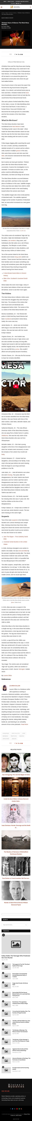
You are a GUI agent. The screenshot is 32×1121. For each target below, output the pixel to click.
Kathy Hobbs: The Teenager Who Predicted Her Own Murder (16, 957)
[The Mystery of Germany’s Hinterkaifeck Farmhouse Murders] (16, 839)
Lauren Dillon (6, 26)
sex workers (12, 240)
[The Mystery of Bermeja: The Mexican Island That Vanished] (6, 1032)
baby (3, 454)
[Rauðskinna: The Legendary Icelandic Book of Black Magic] (6, 1004)
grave (23, 733)
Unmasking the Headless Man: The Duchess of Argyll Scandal (21, 1012)
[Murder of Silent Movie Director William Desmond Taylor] (16, 890)
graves (18, 150)
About (5, 1)
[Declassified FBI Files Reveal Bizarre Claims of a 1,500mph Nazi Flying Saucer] (6, 995)
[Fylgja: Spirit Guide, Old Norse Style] (6, 985)
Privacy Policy (11, 1)
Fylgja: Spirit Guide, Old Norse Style (20, 984)
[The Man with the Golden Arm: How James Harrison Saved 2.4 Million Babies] (6, 1023)
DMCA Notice (19, 1115)
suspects (14, 520)
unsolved (14, 738)
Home (3, 12)
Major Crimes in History (11, 12)
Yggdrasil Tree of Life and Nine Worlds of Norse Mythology (20, 1049)
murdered (8, 319)
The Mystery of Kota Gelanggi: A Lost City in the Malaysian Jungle (20, 1040)
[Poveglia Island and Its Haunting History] (6, 1070)
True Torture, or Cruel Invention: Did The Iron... (16, 878)
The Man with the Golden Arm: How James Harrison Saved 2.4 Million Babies (21, 1022)
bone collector (16, 733)
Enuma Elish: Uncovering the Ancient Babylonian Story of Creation (19, 975)
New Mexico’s (16, 126)
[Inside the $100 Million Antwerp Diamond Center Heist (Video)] (16, 787)
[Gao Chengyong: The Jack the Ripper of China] (16, 762)
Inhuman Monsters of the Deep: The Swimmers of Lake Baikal (21, 1059)
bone (27, 92)
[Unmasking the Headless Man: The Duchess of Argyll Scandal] (6, 1014)
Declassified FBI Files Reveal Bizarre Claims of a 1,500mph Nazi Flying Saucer (21, 994)
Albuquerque (6, 733)
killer (3, 155)
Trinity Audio (16, 61)
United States (6, 738)
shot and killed (22, 551)
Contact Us (12, 1115)
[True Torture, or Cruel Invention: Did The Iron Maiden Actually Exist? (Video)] (16, 866)
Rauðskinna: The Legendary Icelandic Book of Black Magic (20, 1002)
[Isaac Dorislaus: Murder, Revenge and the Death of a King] (16, 813)
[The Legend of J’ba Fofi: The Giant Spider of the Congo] (6, 967)
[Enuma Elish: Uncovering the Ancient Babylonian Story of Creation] (6, 976)
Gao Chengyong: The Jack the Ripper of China (16, 774)
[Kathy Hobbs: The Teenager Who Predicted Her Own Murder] (16, 944)
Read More (24, 724)
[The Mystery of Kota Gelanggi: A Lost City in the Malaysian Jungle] (6, 1042)
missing (10, 475)
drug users (18, 257)
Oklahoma (5, 435)
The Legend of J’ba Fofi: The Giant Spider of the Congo (21, 965)
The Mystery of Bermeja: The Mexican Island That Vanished (19, 1031)
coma (17, 349)
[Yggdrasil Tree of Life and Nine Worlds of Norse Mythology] (6, 1051)
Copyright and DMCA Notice (22, 1)
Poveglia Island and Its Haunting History (20, 1068)
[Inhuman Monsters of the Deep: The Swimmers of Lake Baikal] (6, 1061)
